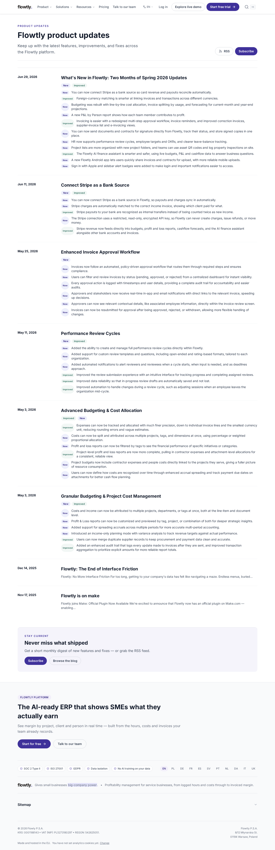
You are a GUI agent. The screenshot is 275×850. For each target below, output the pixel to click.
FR (190, 768)
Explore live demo (188, 7)
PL (173, 768)
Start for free (31, 744)
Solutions (62, 7)
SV (209, 768)
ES (199, 768)
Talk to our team (124, 7)
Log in (163, 7)
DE (182, 768)
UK (253, 768)
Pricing (104, 7)
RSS (227, 51)
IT (245, 768)
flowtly (25, 6)
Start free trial (220, 7)
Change (104, 843)
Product (43, 7)
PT (218, 768)
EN (148, 6)
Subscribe (246, 51)
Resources (84, 7)
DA (236, 768)
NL (227, 768)
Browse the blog (65, 661)
